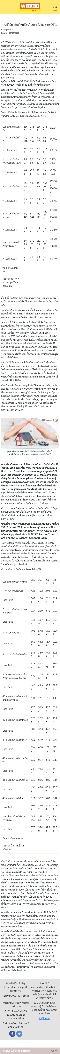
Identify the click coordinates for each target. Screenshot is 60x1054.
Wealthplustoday (20, 1050)
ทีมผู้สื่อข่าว (44, 1018)
